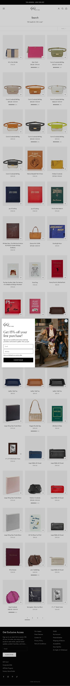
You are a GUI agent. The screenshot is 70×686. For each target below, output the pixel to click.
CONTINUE (18, 360)
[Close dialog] (66, 320)
